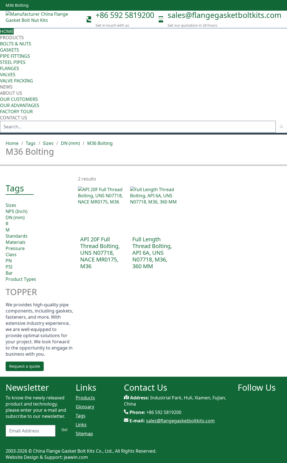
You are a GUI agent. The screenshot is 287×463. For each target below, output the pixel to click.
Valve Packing (16, 81)
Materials (16, 242)
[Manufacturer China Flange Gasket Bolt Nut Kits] (39, 19)
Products (12, 37)
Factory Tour (16, 111)
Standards (16, 236)
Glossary (85, 407)
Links (81, 425)
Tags (31, 143)
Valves (7, 74)
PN (9, 261)
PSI (9, 267)
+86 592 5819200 (125, 15)
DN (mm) (70, 143)
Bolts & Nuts (15, 44)
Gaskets (9, 50)
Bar (9, 273)
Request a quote (24, 366)
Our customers (19, 99)
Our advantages (19, 105)
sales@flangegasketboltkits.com (224, 15)
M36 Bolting (100, 143)
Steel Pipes (13, 62)
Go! (64, 429)
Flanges (9, 68)
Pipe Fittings (15, 56)
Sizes (48, 143)
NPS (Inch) (16, 211)
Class (11, 254)
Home (7, 31)
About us (11, 93)
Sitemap (84, 433)
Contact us (13, 118)
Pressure (15, 248)
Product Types (21, 279)
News (6, 87)
